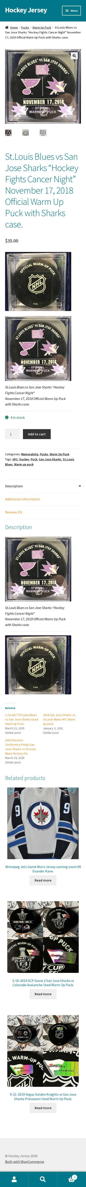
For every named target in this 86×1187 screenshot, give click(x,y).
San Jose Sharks (50, 459)
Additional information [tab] (22, 499)
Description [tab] (14, 486)
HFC (15, 459)
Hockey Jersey (26, 10)
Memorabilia (29, 454)
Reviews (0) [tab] (13, 512)
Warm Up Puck (41, 27)
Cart (66, 1175)
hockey (24, 459)
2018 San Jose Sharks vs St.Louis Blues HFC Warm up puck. (59, 719)
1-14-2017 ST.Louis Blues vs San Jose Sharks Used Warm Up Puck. (21, 719)
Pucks (25, 27)
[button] (74, 55)
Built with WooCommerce (24, 1161)
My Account (14, 1179)
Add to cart (37, 434)
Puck (34, 459)
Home (14, 27)
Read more (43, 880)
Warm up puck (24, 464)
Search (43, 1179)
